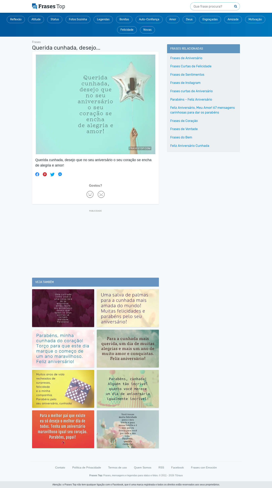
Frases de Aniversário (186, 58)
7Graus (179, 475)
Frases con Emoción (204, 467)
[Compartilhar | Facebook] (37, 174)
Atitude (36, 19)
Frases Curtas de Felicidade (190, 66)
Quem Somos (142, 467)
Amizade (233, 19)
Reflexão (16, 19)
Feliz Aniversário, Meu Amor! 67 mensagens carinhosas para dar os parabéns (202, 110)
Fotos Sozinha (78, 19)
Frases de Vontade (184, 129)
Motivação (255, 19)
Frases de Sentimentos (187, 74)
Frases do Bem (181, 137)
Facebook (177, 467)
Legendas (103, 19)
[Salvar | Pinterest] (45, 174)
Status (55, 19)
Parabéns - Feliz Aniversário (191, 99)
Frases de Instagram (185, 83)
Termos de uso (117, 467)
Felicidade (126, 29)
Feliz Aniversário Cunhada (189, 146)
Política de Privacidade (86, 467)
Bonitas (124, 19)
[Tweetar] (52, 174)
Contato (60, 467)
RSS (161, 467)
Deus (189, 19)
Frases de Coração (184, 121)
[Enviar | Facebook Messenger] (60, 174)
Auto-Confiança (149, 19)
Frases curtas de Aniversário (191, 91)
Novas (147, 29)
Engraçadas (210, 19)
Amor (172, 19)
